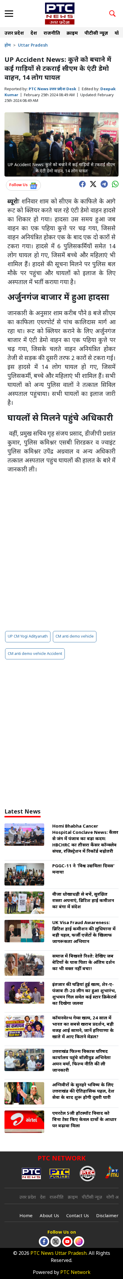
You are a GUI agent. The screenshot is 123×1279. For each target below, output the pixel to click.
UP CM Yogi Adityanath (28, 636)
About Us (49, 1216)
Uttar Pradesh (33, 45)
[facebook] (81, 183)
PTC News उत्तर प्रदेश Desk (52, 89)
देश (33, 33)
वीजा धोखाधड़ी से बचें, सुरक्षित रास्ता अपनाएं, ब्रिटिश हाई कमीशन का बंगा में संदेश (83, 901)
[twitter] (91, 183)
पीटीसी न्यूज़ (96, 33)
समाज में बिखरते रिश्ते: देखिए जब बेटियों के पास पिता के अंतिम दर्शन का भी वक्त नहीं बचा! (83, 963)
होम (7, 45)
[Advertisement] (61, 559)
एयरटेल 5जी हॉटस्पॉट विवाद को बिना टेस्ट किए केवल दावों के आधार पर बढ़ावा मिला (84, 1120)
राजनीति (52, 33)
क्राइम (72, 33)
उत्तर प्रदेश (14, 33)
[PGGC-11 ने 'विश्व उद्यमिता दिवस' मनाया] (24, 874)
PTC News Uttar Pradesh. (58, 1254)
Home (26, 1216)
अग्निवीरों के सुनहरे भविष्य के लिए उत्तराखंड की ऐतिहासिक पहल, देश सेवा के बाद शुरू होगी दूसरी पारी (83, 1091)
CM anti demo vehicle (75, 636)
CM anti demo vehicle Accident (35, 653)
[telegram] (103, 183)
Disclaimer (107, 1216)
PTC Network (75, 1273)
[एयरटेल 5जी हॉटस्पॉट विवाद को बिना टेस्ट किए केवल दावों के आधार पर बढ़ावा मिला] (24, 1122)
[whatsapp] (114, 183)
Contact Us (77, 1216)
